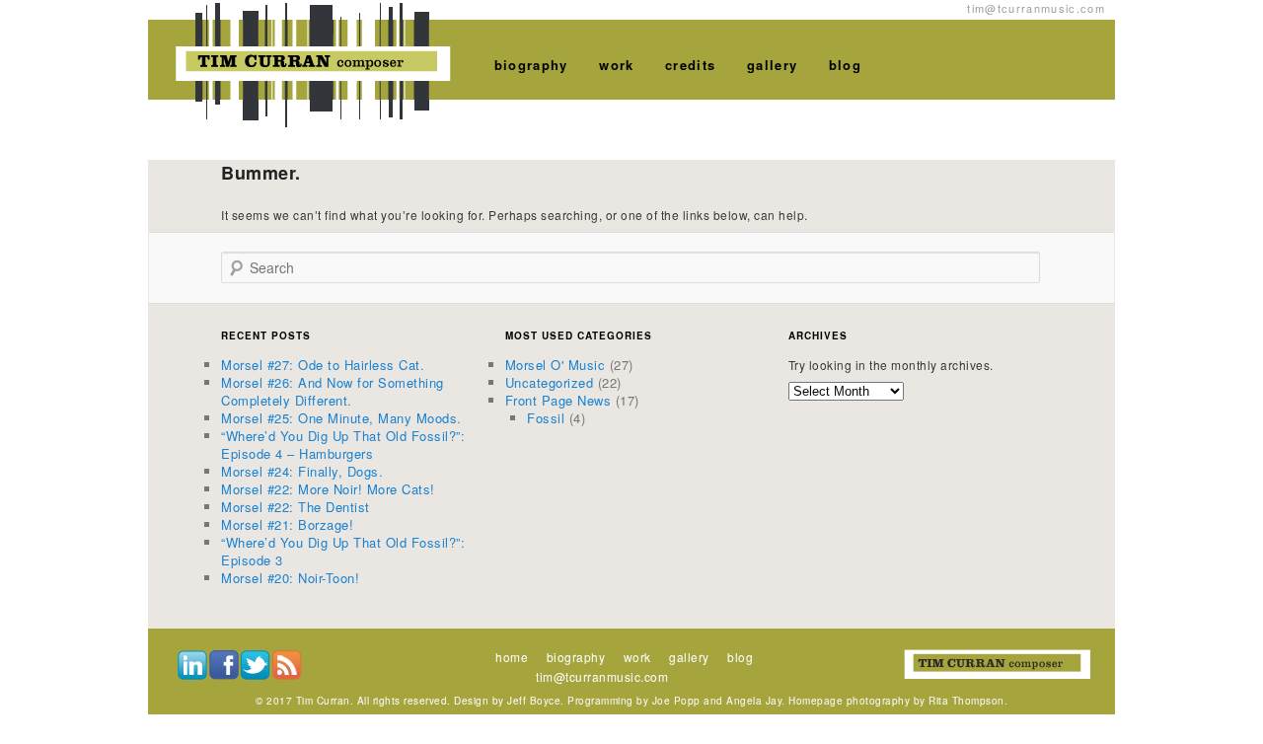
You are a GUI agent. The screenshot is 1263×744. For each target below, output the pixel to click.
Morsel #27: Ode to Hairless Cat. (322, 364)
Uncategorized (549, 382)
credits (690, 64)
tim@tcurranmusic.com (602, 676)
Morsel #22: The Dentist (295, 506)
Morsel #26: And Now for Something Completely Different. (332, 391)
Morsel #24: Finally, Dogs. (302, 471)
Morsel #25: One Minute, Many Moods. (341, 418)
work (616, 64)
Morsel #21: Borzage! (287, 524)
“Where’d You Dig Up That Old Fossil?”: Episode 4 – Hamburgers (343, 444)
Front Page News (558, 400)
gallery (772, 64)
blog (845, 64)
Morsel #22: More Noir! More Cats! (328, 489)
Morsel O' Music (555, 364)
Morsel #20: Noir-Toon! (290, 577)
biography (531, 64)
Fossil (545, 418)
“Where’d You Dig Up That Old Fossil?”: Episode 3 (343, 551)
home (511, 656)
